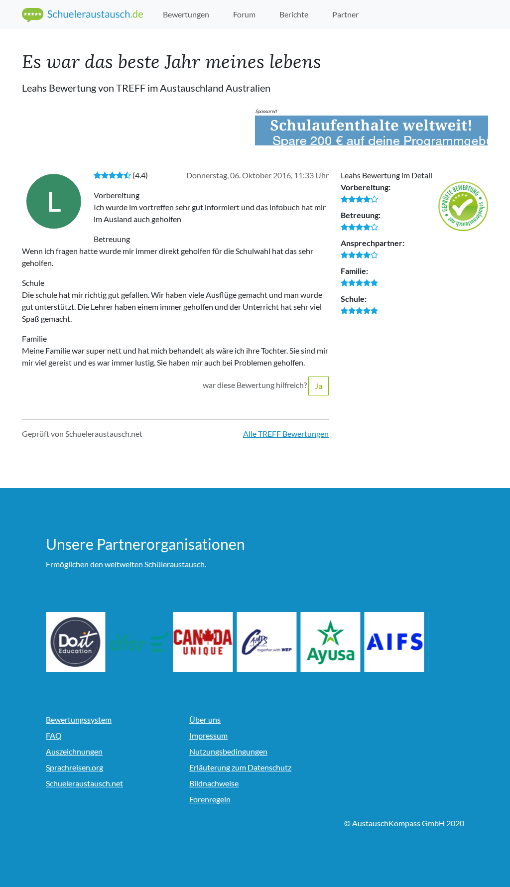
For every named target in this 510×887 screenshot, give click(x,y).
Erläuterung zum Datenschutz (240, 767)
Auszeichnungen (74, 751)
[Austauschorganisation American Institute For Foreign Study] (394, 642)
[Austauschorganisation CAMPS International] (267, 642)
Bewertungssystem (79, 719)
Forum (244, 14)
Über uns (205, 719)
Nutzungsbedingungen (228, 751)
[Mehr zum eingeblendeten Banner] (371, 130)
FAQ (54, 735)
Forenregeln (210, 799)
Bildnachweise (214, 783)
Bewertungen (186, 14)
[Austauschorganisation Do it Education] (76, 642)
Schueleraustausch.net (84, 783)
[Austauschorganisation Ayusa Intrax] (331, 642)
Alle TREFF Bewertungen (286, 433)
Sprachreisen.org (74, 767)
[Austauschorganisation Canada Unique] (203, 642)
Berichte (293, 14)
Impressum (208, 735)
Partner (345, 14)
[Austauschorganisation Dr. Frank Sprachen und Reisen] (139, 642)
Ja (318, 385)
